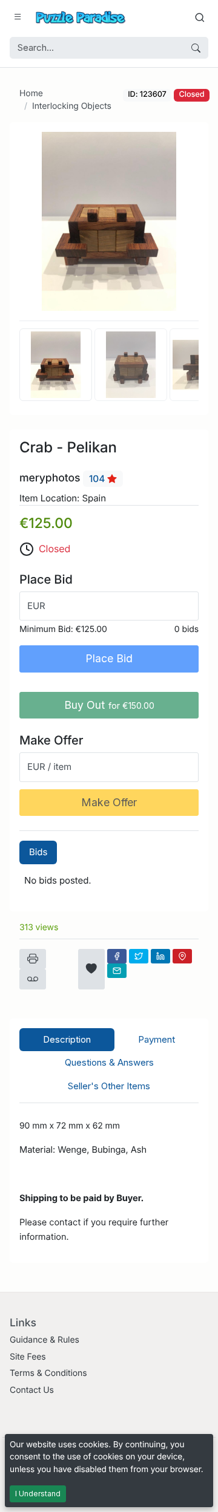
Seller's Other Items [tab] (109, 1086)
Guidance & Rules (44, 1340)
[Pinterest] (182, 956)
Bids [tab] (38, 852)
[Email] (117, 970)
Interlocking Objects (71, 106)
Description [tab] (67, 1039)
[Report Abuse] (32, 979)
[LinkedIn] (160, 956)
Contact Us (32, 1390)
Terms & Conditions (48, 1373)
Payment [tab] (156, 1039)
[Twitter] (138, 956)
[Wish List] (91, 969)
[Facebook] (117, 956)
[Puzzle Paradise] (80, 17)
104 (98, 478)
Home (31, 93)
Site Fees (28, 1357)
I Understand (38, 1493)
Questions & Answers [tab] (109, 1062)
